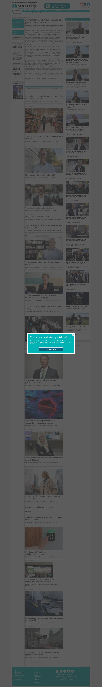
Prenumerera (51, 349)
